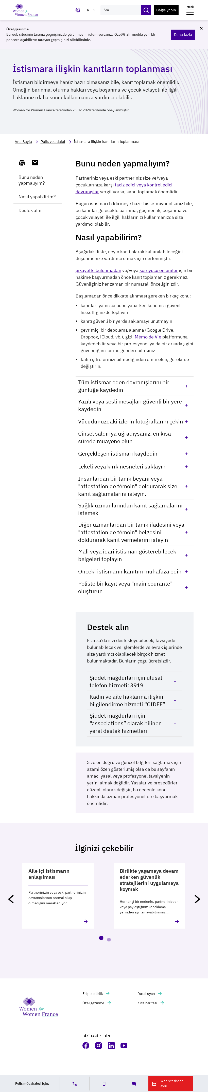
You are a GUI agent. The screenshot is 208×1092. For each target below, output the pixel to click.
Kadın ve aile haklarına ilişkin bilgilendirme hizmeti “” (127, 700)
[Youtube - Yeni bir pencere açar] (124, 1045)
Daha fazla (183, 34)
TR (87, 10)
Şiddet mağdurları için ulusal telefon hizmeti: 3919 (126, 681)
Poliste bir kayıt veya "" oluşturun (125, 587)
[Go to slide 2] (109, 940)
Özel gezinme (93, 1003)
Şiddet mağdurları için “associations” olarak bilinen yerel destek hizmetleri (126, 723)
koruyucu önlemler (159, 270)
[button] (10, 899)
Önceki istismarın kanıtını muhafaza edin (130, 571)
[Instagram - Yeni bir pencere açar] (99, 1045)
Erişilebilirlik (92, 993)
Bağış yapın (166, 10)
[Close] (201, 28)
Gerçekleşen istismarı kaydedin (118, 453)
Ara (146, 10)
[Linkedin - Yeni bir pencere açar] (111, 1045)
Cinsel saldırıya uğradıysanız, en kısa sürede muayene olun (124, 437)
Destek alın (30, 210)
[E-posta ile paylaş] (37, 163)
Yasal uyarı (147, 993)
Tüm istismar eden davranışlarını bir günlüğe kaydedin (123, 385)
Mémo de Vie (148, 337)
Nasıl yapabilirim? (37, 197)
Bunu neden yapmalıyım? (32, 180)
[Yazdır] (24, 163)
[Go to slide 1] (101, 938)
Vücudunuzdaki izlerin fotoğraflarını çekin (130, 421)
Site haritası (148, 1003)
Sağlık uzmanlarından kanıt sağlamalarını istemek (130, 509)
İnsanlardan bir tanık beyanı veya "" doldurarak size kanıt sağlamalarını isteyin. (127, 486)
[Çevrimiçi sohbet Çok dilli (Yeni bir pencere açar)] (133, 1084)
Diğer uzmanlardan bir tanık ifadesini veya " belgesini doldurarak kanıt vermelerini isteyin (131, 532)
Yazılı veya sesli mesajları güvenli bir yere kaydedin (130, 405)
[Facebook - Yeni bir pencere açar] (86, 1045)
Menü (190, 7)
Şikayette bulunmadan (98, 270)
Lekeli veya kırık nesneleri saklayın (122, 466)
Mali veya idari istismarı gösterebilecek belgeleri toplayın (127, 555)
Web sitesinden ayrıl (172, 1083)
